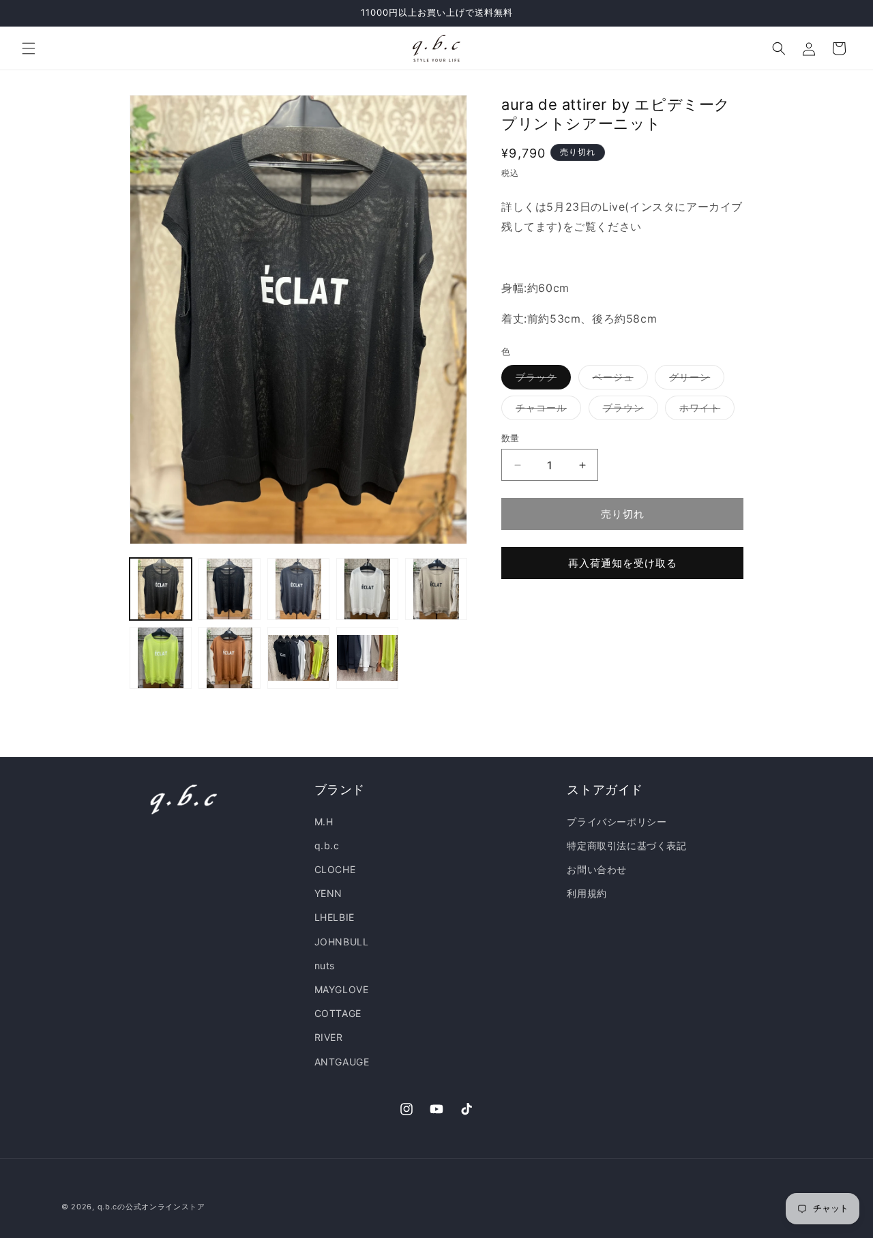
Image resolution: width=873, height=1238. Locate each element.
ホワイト (704, 410)
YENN (328, 893)
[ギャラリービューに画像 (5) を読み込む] (436, 589)
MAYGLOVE (341, 989)
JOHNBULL (341, 941)
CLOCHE (335, 869)
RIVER (328, 1037)
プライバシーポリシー (616, 821)
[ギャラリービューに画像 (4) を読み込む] (367, 589)
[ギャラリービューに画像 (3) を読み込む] (298, 589)
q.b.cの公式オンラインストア (151, 1206)
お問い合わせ (597, 869)
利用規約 (586, 893)
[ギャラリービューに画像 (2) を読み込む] (229, 589)
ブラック (541, 379)
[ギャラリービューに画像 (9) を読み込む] (367, 658)
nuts (324, 965)
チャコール (546, 410)
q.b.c (327, 845)
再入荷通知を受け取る (622, 563)
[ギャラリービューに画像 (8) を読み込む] (298, 658)
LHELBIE (334, 917)
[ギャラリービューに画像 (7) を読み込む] (229, 658)
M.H (324, 821)
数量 (510, 437)
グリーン (694, 379)
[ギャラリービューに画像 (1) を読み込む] (161, 589)
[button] (29, 48)
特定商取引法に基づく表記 (626, 845)
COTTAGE (337, 1013)
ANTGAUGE (342, 1061)
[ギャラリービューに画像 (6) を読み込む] (161, 658)
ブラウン (628, 410)
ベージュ (618, 379)
